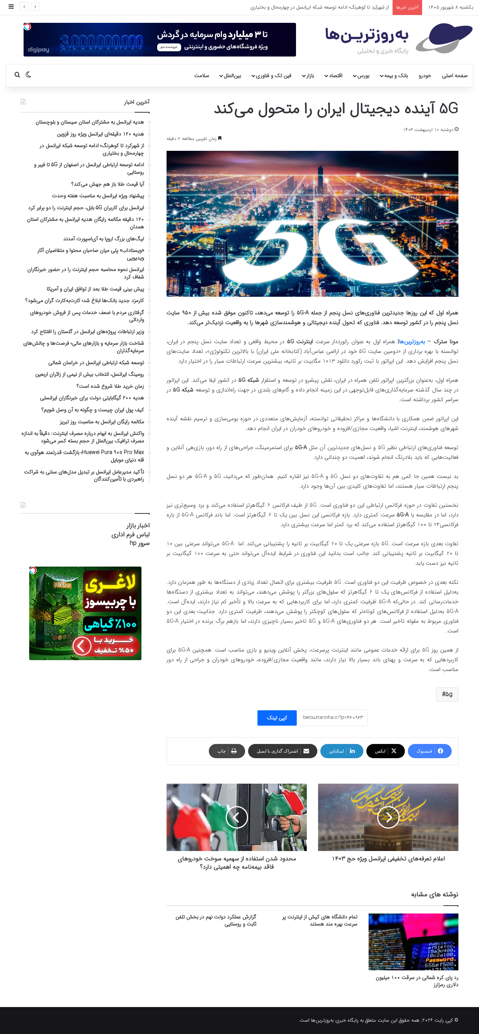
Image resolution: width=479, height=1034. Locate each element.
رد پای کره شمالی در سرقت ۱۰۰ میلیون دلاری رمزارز (417, 981)
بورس (363, 75)
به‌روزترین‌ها (412, 341)
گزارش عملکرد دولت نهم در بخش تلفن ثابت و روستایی (216, 920)
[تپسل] (27, 26)
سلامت (201, 75)
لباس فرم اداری (131, 535)
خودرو (425, 75)
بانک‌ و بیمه (396, 75)
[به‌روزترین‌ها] (399, 39)
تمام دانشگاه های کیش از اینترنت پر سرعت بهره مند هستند (319, 920)
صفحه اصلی (455, 75)
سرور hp (140, 543)
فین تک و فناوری (274, 75)
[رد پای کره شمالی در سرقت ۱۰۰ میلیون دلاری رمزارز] (413, 942)
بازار (310, 75)
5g (448, 694)
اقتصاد (335, 75)
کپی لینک (277, 718)
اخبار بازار (138, 526)
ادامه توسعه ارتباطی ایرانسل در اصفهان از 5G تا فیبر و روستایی (327, 7)
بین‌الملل (232, 75)
